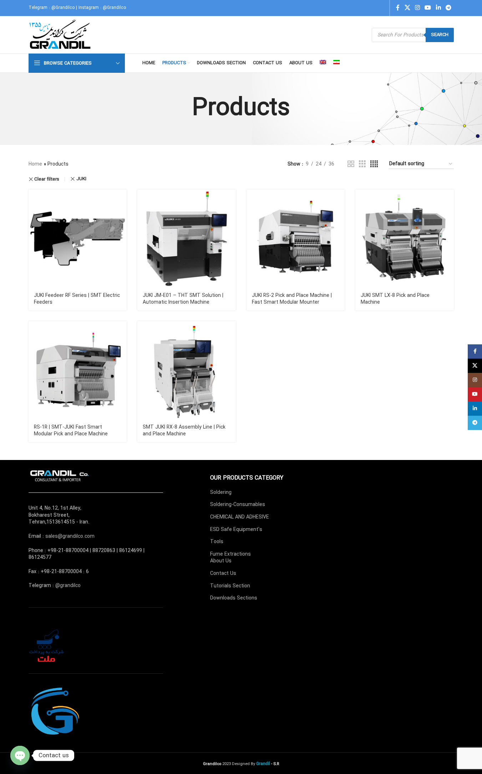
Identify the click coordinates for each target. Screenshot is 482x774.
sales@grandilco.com (70, 536)
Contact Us (223, 573)
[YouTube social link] (427, 8)
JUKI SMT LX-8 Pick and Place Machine (395, 299)
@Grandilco (63, 7)
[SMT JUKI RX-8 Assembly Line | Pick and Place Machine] (186, 370)
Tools (216, 542)
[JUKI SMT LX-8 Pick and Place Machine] (404, 238)
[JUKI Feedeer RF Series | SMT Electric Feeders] (78, 238)
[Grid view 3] (362, 164)
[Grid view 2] (350, 164)
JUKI (81, 179)
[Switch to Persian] (336, 63)
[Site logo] (61, 35)
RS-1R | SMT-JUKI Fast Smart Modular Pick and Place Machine (71, 430)
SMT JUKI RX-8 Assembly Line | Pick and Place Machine (184, 430)
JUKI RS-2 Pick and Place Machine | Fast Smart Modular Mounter (292, 299)
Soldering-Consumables (237, 505)
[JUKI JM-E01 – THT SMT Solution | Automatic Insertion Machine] (186, 238)
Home (35, 164)
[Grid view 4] (374, 164)
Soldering (221, 492)
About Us (221, 561)
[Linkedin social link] (438, 8)
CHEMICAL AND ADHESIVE (239, 517)
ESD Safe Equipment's (236, 529)
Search (439, 35)
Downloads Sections (233, 598)
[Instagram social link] (417, 8)
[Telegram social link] (448, 8)
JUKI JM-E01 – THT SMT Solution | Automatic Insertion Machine (183, 299)
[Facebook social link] (398, 8)
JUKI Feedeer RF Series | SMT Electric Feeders (77, 299)
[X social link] (407, 8)
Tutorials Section (230, 586)
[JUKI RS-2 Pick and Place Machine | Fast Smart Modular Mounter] (296, 238)
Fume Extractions (230, 554)
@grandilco (68, 586)
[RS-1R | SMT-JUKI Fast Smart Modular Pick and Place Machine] (78, 370)
